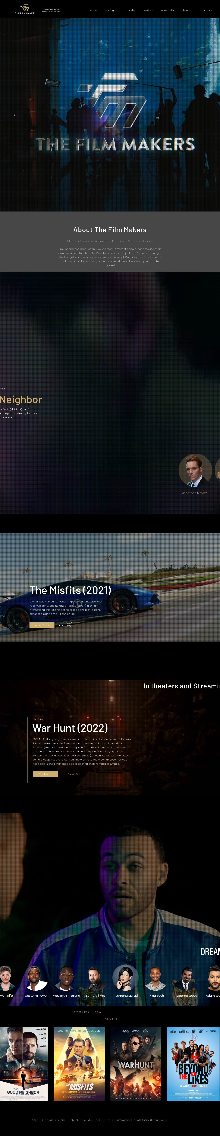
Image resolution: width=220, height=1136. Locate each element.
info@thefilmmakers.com (153, 1120)
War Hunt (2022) (69, 727)
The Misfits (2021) (70, 589)
